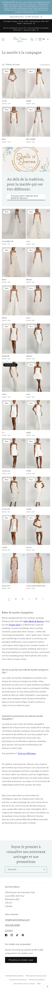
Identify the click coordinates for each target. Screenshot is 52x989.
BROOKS (29, 280)
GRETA (28, 433)
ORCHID (29, 356)
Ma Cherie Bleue (18, 976)
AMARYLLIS (6, 471)
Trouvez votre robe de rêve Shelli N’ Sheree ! (24, 197)
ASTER (28, 471)
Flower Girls (15, 625)
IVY (3, 433)
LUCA (28, 318)
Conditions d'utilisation (18, 980)
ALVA (28, 241)
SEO (39, 984)
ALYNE (4, 101)
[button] (3, 39)
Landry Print (6, 586)
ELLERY (28, 101)
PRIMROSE (5, 356)
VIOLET (4, 547)
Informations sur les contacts (24, 984)
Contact (9, 930)
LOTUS (4, 394)
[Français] (46, 986)
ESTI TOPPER (30, 139)
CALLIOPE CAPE (7, 241)
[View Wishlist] (36, 39)
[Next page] (43, 599)
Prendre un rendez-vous (21, 960)
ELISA (4, 139)
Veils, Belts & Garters (33, 621)
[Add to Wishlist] (23, 70)
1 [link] (8, 599)
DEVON (4, 318)
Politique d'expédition (37, 980)
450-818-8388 (12, 925)
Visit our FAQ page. (27, 753)
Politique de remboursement (36, 976)
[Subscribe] (44, 870)
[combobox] (45, 39)
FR (44, 39)
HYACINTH (6, 509)
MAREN (29, 509)
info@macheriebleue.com (17, 920)
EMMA (4, 280)
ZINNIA (29, 547)
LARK (28, 394)
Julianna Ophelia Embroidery (36, 586)
